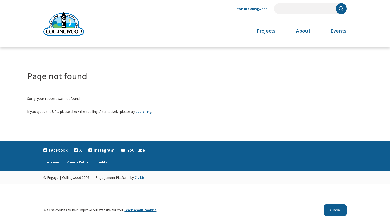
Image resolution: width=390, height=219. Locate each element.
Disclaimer (51, 162)
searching (143, 111)
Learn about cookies (140, 210)
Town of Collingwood (251, 8)
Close (335, 210)
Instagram (104, 150)
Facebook (58, 150)
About (303, 30)
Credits (101, 162)
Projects (266, 30)
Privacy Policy (77, 162)
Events (339, 30)
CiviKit (140, 177)
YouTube (136, 150)
